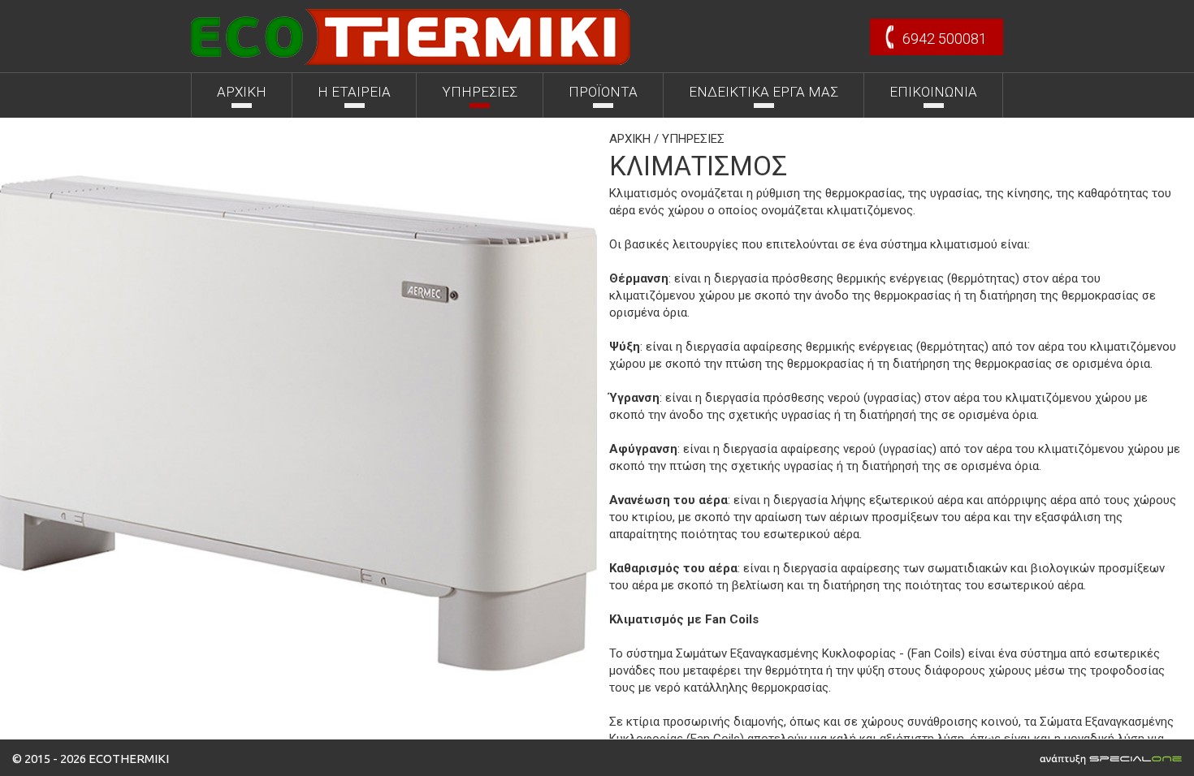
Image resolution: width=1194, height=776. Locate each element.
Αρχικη (241, 92)
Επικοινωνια (933, 92)
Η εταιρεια (354, 92)
